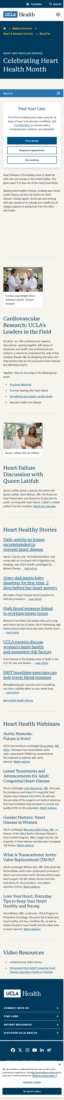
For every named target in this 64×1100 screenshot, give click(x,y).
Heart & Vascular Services (18, 33)
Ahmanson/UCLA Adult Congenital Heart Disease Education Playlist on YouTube (32, 969)
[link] (13, 1050)
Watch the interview (44, 506)
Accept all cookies (32, 1091)
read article (30, 568)
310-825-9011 (22, 125)
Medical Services (22, 28)
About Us (45, 33)
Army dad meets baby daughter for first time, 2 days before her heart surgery (30, 583)
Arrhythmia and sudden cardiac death (31, 396)
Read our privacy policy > (44, 1075)
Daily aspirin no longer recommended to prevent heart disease (24, 544)
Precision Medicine (20, 384)
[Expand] (57, 1008)
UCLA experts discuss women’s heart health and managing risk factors (27, 647)
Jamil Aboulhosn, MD (36, 788)
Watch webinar (22, 761)
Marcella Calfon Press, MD (39, 829)
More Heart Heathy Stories (18, 700)
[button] (34, 4)
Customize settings (32, 1082)
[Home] (4, 28)
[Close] (59, 1064)
